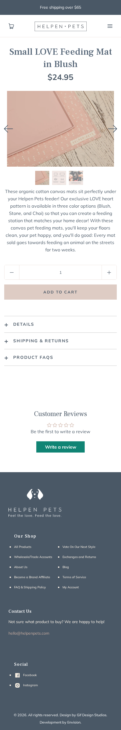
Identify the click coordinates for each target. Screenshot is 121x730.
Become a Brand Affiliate (32, 577)
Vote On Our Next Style (78, 547)
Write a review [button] (60, 447)
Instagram (30, 685)
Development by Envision (60, 722)
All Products (22, 547)
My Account (70, 587)
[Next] (112, 128)
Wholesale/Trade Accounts (33, 557)
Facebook (29, 675)
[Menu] (109, 26)
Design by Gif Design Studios (83, 715)
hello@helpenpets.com (28, 633)
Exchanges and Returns (79, 557)
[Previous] (8, 128)
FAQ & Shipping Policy (30, 587)
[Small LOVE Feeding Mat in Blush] (42, 178)
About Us (20, 567)
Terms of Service (74, 577)
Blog (65, 567)
